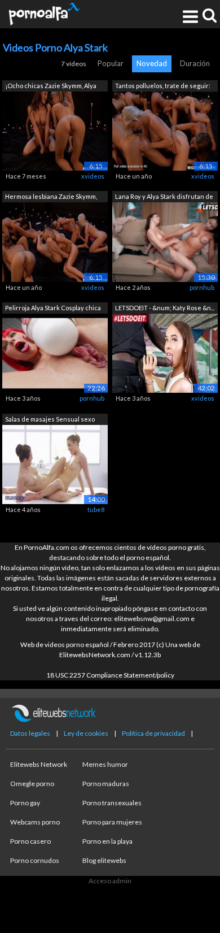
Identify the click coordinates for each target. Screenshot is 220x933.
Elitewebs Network (38, 764)
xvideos (92, 176)
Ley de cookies (86, 733)
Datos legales (30, 733)
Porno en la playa (107, 841)
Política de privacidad (153, 733)
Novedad (152, 63)
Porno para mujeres (112, 822)
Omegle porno (32, 783)
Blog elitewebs (104, 860)
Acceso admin (110, 880)
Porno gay (25, 803)
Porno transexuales (112, 803)
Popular (111, 63)
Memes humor (105, 764)
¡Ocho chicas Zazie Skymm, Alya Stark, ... (50, 87)
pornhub (202, 287)
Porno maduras (105, 783)
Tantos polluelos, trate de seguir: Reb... (162, 87)
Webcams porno (35, 822)
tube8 (95, 509)
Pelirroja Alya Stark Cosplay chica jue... (53, 309)
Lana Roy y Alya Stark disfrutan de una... (164, 197)
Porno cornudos (34, 860)
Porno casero (30, 841)
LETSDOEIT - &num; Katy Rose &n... (164, 307)
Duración (195, 63)
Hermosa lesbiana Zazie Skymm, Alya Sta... (51, 197)
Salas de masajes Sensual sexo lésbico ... (50, 420)
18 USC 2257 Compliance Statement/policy (110, 675)
